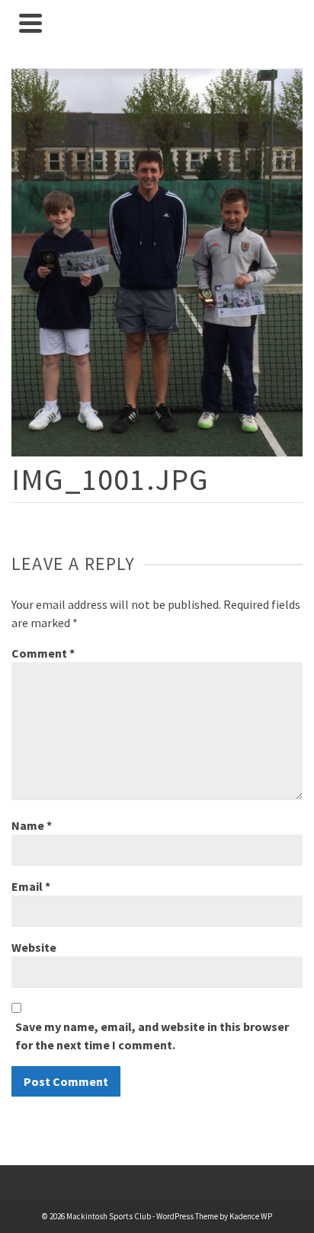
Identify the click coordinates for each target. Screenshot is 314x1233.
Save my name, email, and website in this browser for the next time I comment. (152, 1035)
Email (30, 886)
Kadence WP (250, 1216)
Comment (43, 653)
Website (33, 947)
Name (31, 825)
